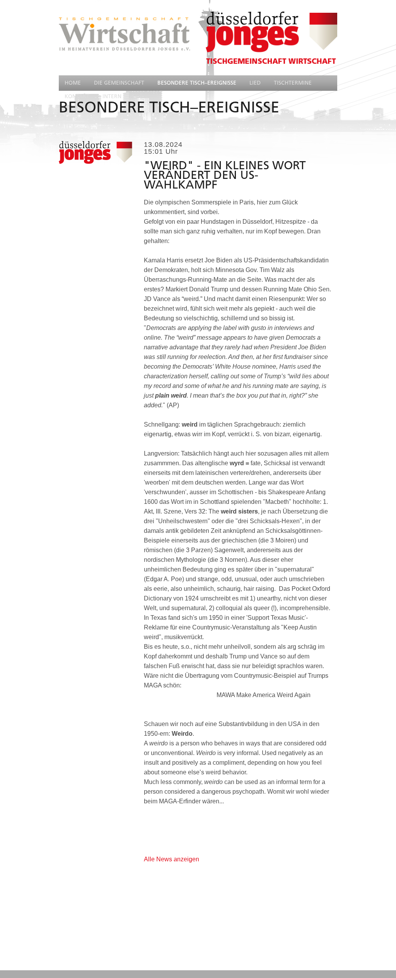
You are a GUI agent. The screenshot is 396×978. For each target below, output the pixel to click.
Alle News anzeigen (171, 859)
